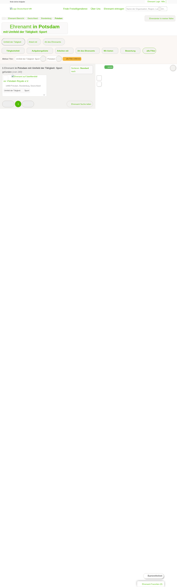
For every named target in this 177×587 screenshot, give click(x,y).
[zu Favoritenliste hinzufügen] (5, 78)
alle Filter (150, 51)
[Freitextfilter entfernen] (159, 9)
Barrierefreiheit (154, 576)
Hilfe (163, 2)
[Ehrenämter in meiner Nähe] (99, 84)
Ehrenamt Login (153, 2)
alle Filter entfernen (73, 59)
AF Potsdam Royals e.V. (16, 81)
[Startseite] (3, 18)
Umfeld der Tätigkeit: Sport (28, 59)
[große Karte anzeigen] (99, 78)
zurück (110, 67)
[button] (8, 104)
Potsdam (51, 59)
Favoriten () (152, 584)
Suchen (165, 9)
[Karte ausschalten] (173, 68)
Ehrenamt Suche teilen (81, 104)
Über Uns (96, 8)
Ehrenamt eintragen (114, 8)
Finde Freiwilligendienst (75, 8)
